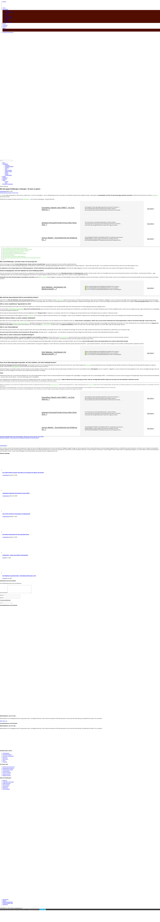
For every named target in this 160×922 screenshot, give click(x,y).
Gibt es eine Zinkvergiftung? (8, 255)
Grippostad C (5, 786)
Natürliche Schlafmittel (8, 756)
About (3, 28)
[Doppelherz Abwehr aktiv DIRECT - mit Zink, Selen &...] (10, 215)
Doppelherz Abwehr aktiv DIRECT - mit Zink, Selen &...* (58, 209)
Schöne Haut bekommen (8, 767)
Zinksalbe (88, 365)
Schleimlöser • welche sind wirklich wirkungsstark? (15, 555)
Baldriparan (5, 759)
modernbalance (3, 191)
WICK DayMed (5, 784)
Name (2, 595)
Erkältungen (155, 195)
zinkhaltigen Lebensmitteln (16, 309)
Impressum (91, 384)
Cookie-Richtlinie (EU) (7, 903)
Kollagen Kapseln (6, 775)
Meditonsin (5, 787)
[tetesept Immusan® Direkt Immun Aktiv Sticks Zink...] (10, 230)
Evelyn (6, 29)
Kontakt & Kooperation (8, 32)
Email (1, 597)
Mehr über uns (3, 721)
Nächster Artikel (4, 437)
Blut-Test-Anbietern (46, 324)
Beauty (4, 23)
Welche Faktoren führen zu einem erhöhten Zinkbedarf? (14, 253)
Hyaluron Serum (6, 774)
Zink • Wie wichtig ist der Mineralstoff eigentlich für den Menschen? (23, 437)
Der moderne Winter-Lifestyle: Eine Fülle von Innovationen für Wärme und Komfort (23, 472)
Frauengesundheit (9, 12)
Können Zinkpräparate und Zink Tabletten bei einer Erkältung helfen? (17, 249)
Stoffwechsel (59, 300)
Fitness (6, 21)
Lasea (3, 760)
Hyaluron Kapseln (6, 772)
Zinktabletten (26, 199)
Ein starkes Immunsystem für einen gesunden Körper (15, 534)
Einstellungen (42, 909)
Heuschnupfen (8, 16)
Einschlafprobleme (7, 754)
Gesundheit (5, 9)
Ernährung (5, 25)
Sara (6, 31)
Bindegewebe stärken (7, 769)
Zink (1, 195)
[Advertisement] (80, 150)
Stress (6, 19)
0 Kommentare (8, 192)
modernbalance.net (54, 384)
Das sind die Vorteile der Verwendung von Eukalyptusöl (16, 513)
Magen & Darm (8, 18)
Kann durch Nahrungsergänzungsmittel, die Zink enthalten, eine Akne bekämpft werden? (21, 257)
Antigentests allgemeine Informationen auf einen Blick (16, 493)
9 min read (15, 192)
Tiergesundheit (8, 22)
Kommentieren (3, 592)
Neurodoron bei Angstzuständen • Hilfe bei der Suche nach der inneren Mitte (26, 436)
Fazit (3, 259)
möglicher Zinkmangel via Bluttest (20, 323)
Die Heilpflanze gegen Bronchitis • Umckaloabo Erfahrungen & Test (19, 575)
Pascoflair (4, 762)
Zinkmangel (44, 277)
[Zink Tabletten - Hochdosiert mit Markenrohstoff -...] (10, 294)
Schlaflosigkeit (5, 753)
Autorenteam (5, 899)
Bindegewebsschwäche (8, 768)
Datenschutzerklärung (7, 902)
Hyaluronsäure (6, 771)
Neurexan (4, 757)
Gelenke (7, 13)
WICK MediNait (6, 789)
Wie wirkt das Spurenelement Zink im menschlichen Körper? (15, 250)
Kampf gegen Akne (64, 337)
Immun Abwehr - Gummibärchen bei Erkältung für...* (59, 239)
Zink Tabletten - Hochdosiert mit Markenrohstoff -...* (54, 288)
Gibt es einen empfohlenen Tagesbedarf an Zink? (12, 252)
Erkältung (7, 10)
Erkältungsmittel (6, 783)
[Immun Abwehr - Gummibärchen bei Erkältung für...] (10, 245)
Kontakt (4, 900)
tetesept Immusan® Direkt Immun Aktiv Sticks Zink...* (59, 224)
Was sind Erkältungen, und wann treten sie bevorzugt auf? (14, 248)
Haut (6, 15)
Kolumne (4, 26)
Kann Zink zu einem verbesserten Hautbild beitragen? (13, 256)
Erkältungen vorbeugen (8, 782)
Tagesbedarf (31, 315)
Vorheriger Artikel (4, 436)
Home (4, 8)
